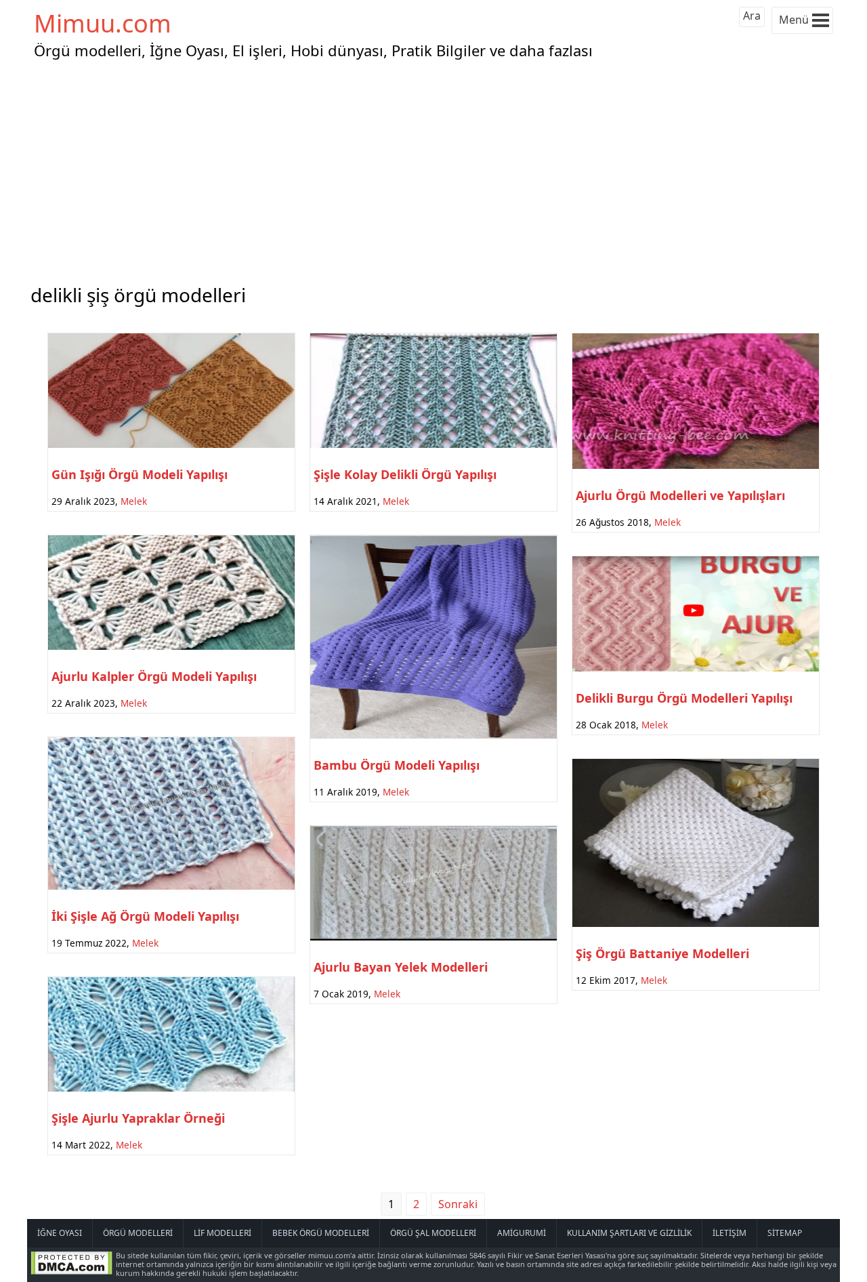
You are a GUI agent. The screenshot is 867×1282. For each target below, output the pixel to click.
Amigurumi (521, 1233)
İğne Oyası (59, 1233)
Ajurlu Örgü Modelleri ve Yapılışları (680, 495)
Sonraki (458, 1204)
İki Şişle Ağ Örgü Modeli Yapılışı (145, 916)
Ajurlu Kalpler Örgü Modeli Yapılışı (154, 676)
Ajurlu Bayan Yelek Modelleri (401, 967)
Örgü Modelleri (138, 1233)
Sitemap (784, 1233)
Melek (134, 501)
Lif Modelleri (222, 1233)
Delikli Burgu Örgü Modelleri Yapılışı (684, 698)
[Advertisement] (433, 169)
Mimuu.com (102, 23)
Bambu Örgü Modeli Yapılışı (397, 765)
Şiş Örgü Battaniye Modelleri (662, 953)
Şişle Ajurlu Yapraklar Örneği (138, 1118)
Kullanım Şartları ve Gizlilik (629, 1233)
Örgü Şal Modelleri (433, 1233)
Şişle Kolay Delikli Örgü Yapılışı (405, 474)
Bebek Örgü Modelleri (320, 1233)
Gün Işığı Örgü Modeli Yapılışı (139, 474)
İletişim (729, 1233)
